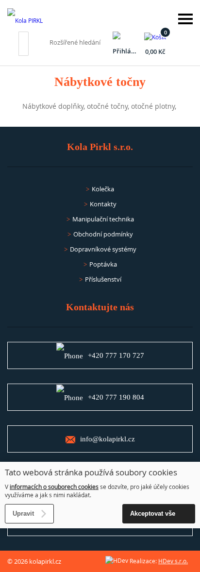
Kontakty (103, 204)
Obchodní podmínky (103, 234)
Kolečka (103, 189)
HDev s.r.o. (173, 561)
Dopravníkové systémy (103, 249)
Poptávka (103, 264)
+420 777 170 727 (116, 355)
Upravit (23, 513)
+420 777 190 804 (116, 397)
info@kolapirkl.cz (107, 439)
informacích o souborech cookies (54, 486)
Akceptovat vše (152, 513)
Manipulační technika (103, 219)
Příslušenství (103, 279)
